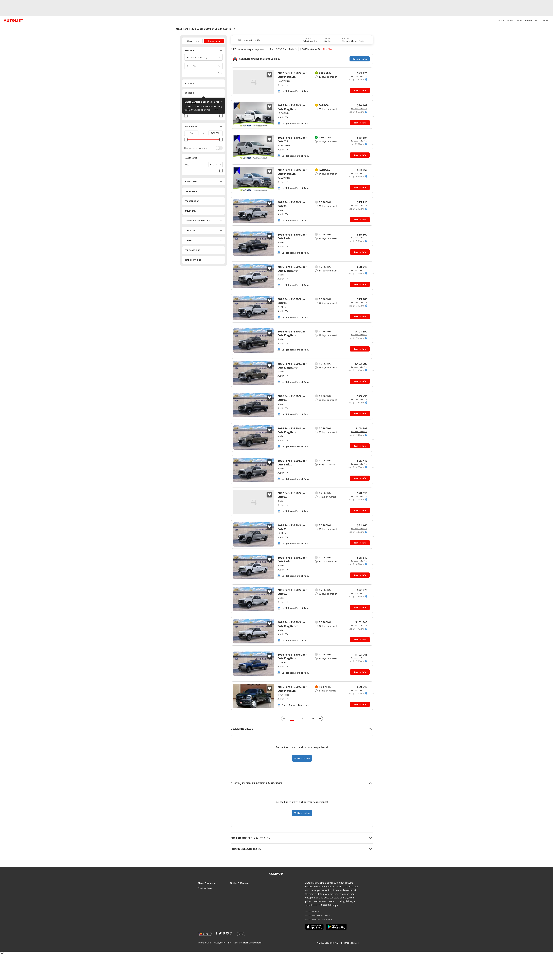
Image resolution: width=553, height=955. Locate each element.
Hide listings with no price (196, 148)
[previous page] (283, 718)
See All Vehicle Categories (318, 919)
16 (312, 718)
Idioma (205, 933)
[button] (203, 57)
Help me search (360, 58)
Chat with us (205, 888)
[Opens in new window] (314, 927)
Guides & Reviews (239, 883)
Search (510, 20)
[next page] (320, 718)
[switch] (218, 148)
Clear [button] (220, 73)
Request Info (360, 90)
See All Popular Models (317, 915)
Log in (240, 934)
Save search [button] (214, 40)
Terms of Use (204, 942)
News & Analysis (207, 883)
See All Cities (312, 911)
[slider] (186, 115)
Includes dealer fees (359, 76)
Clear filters (328, 48)
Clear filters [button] (193, 40)
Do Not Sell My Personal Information (245, 942)
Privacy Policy (219, 942)
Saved (519, 20)
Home (501, 20)
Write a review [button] (302, 758)
